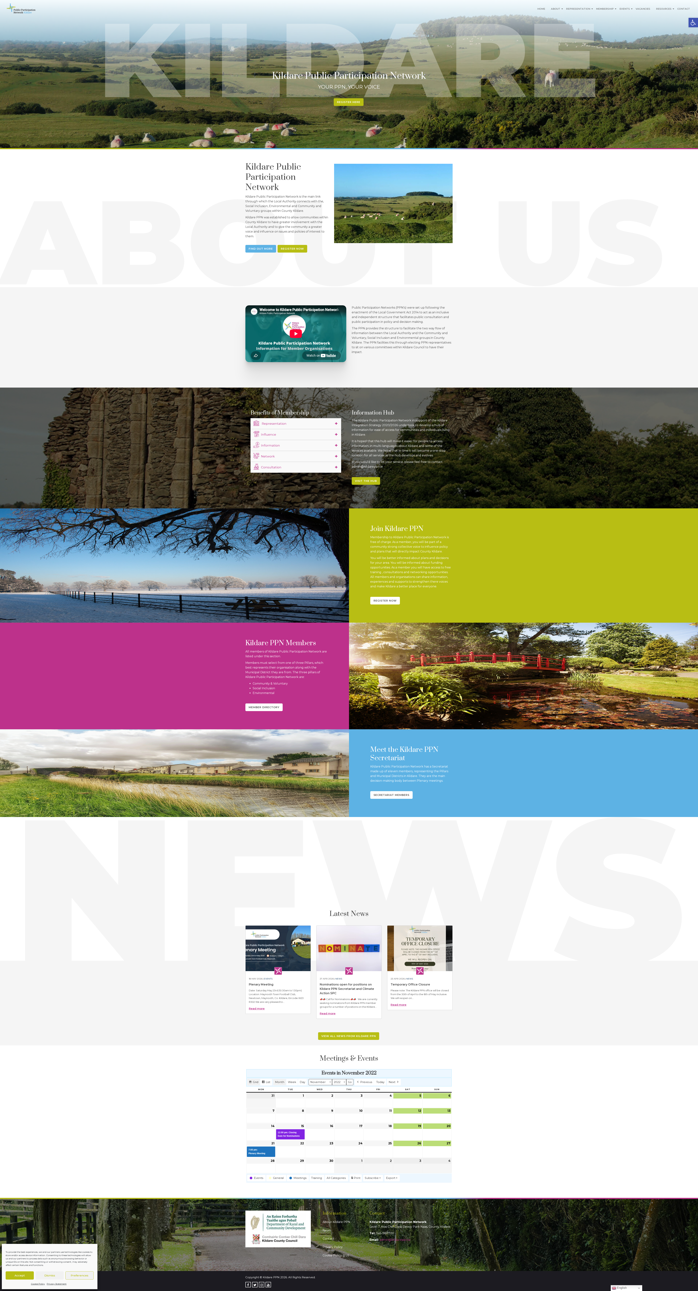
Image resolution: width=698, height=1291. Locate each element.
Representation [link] (578, 8)
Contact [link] (683, 8)
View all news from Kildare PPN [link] (348, 1036)
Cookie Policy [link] (38, 1283)
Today (380, 1082)
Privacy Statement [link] (57, 1283)
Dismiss (49, 1275)
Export (390, 1178)
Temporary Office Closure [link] (410, 984)
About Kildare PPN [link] (336, 1222)
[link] (693, 22)
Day (302, 1082)
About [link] (555, 8)
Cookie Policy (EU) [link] (336, 1255)
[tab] (296, 423)
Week (292, 1082)
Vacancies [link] (643, 8)
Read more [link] (257, 1008)
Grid (253, 1082)
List (266, 1082)
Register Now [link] (292, 248)
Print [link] (355, 1179)
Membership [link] (605, 8)
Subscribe (372, 1178)
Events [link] (624, 8)
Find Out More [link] (261, 248)
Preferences (79, 1275)
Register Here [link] (348, 102)
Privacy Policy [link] (333, 1247)
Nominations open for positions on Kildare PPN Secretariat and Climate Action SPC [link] (347, 989)
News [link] (338, 978)
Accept (20, 1275)
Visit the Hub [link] (366, 481)
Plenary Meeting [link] (261, 984)
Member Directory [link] (264, 707)
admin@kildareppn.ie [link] (395, 1240)
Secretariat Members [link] (391, 795)
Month (279, 1082)
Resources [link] (663, 8)
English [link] (621, 1287)
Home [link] (541, 8)
